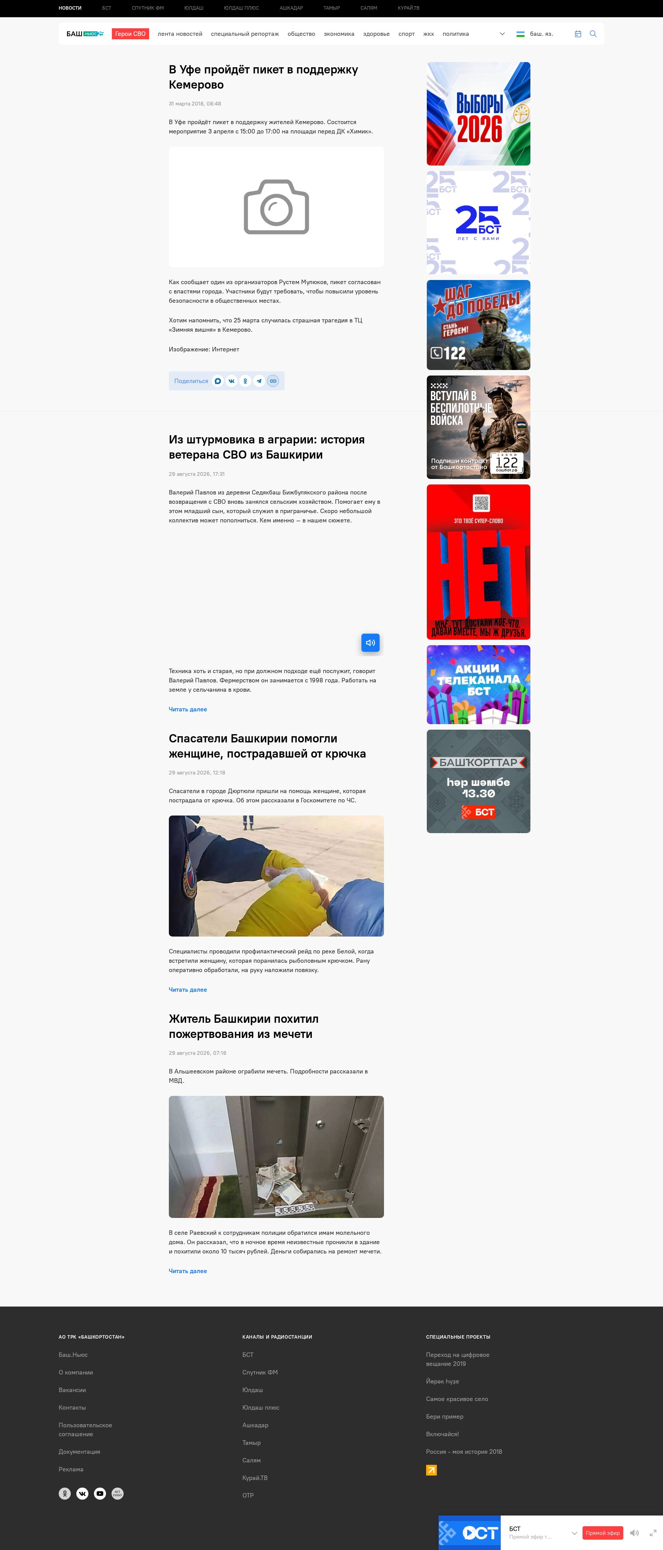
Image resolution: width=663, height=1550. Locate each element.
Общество (301, 34)
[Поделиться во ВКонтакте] (231, 381)
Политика (456, 34)
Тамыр (332, 8)
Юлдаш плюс (241, 8)
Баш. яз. (541, 34)
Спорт (406, 34)
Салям (369, 8)
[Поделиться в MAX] (218, 381)
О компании (76, 1372)
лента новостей (180, 34)
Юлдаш (193, 8)
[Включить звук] (370, 642)
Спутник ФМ (148, 8)
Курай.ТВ (409, 8)
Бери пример (444, 1416)
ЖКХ (428, 34)
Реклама (71, 1469)
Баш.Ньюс (73, 1355)
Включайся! (442, 1434)
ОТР (248, 1495)
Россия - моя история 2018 (464, 1452)
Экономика (339, 34)
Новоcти (70, 8)
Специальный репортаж (245, 34)
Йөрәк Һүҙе (442, 1381)
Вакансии (72, 1390)
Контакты (72, 1407)
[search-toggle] (593, 33)
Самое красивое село (457, 1399)
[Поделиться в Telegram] (259, 381)
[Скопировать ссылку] (273, 381)
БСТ (106, 8)
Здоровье (376, 34)
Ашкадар (291, 8)
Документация (79, 1452)
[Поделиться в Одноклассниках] (245, 381)
